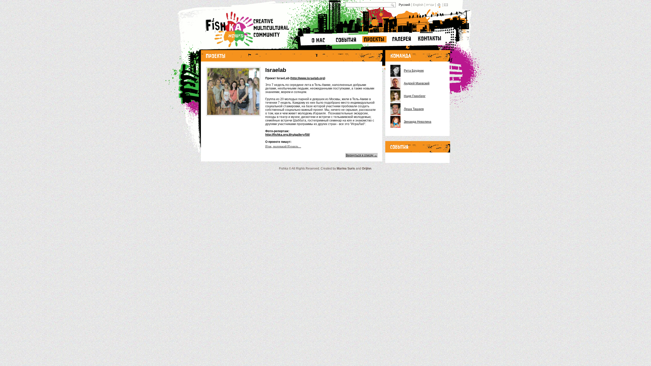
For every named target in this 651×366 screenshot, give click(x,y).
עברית (430, 5)
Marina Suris (346, 168)
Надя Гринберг (414, 96)
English (418, 5)
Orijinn (366, 168)
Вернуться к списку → (361, 155)
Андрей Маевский (417, 83)
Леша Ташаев (414, 109)
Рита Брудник (414, 70)
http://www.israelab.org (307, 78)
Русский (404, 5)
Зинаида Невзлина (417, 122)
